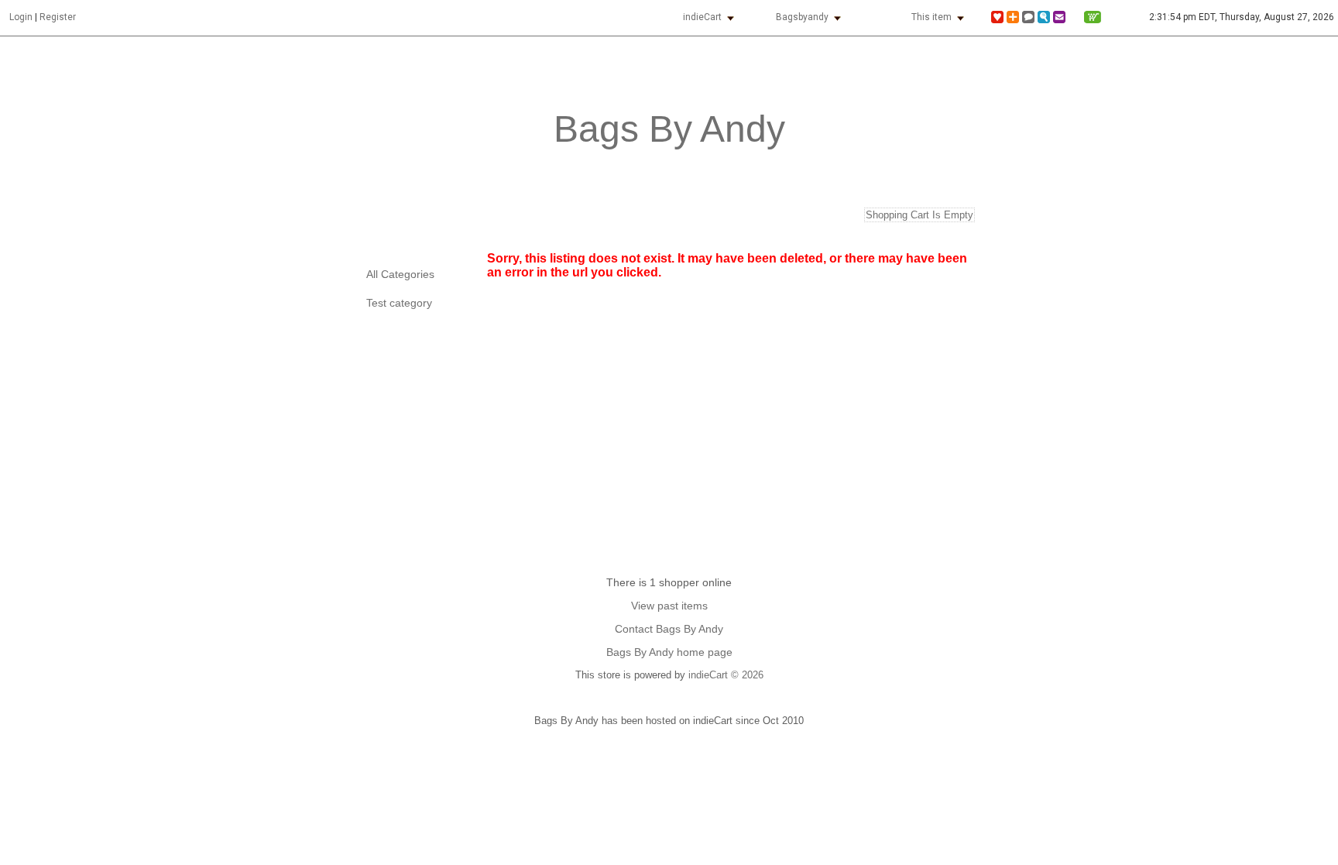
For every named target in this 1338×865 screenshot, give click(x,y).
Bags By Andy (669, 128)
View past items (669, 605)
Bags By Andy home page (669, 652)
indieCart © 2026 (725, 675)
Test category (399, 303)
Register (57, 17)
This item (931, 17)
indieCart (702, 17)
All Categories (400, 274)
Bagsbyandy (802, 17)
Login (21, 17)
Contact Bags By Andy (669, 629)
